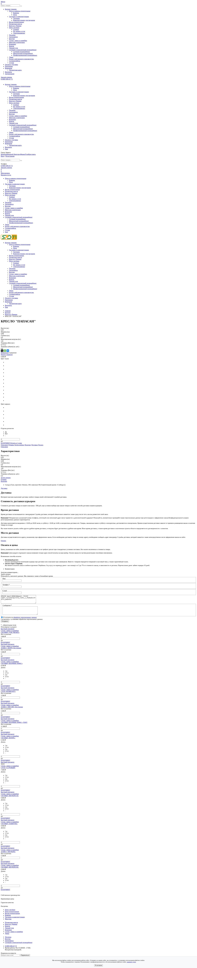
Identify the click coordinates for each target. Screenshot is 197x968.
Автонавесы (13, 37)
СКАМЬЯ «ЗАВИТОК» (9, 824)
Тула (26, 154)
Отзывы (11, 445)
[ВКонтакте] (8, 350)
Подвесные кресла (15, 24)
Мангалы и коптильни (17, 42)
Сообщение (7, 605)
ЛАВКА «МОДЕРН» (8, 852)
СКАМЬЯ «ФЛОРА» (8, 738)
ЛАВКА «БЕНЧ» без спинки (11, 648)
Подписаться (25, 955)
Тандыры (16, 18)
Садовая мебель (14, 61)
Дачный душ (13, 48)
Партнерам (9, 66)
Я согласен (98, 965)
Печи (15, 15)
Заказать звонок (6, 77)
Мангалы (8, 919)
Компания (8, 68)
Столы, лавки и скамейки (18, 40)
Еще (6, 149)
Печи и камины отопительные (19, 11)
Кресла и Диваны (15, 26)
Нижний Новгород (14, 154)
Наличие (28, 445)
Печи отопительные (12, 911)
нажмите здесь (131, 962)
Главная (7, 311)
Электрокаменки (19, 33)
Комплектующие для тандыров (24, 20)
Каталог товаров (11, 9)
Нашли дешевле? (7, 354)
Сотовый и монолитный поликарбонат (22, 50)
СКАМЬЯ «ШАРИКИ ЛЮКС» (12, 663)
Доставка (34, 445)
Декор (11, 57)
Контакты (8, 72)
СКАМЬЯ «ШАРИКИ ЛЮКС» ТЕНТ (14, 722)
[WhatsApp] (5, 350)
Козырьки (12, 44)
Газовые (16, 29)
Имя (3, 579)
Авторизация (9, 74)
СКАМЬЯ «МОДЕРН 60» (10, 867)
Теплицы (12, 35)
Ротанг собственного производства (21, 59)
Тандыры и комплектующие (19, 16)
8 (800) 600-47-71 (7, 79)
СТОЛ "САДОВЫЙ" (8, 768)
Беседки (12, 39)
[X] (2, 350)
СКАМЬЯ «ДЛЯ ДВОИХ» (10, 632)
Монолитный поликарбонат (23, 53)
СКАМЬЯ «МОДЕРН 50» (10, 796)
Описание (4, 445)
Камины (16, 13)
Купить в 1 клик (16, 443)
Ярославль (32, 154)
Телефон (6, 585)
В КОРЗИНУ (5, 443)
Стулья (11, 63)
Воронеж (4, 154)
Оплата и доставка (11, 64)
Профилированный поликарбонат (25, 55)
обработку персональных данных (25, 617)
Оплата (40, 445)
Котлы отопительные (16, 22)
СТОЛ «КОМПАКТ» (8, 691)
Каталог (8, 312)
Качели (11, 46)
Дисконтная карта (15, 70)
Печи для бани (14, 28)
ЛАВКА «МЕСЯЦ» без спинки (12, 707)
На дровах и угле (19, 31)
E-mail (4, 591)
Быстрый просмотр (7, 629)
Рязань (23, 154)
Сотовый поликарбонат (21, 51)
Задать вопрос (19, 445)
